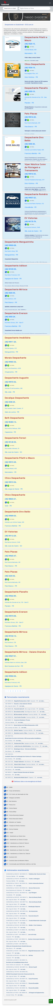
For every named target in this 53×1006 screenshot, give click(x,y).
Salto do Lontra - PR (12, 412)
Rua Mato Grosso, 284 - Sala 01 (14, 622)
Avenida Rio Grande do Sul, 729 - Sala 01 (16, 602)
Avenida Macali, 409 (11, 468)
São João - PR (10, 392)
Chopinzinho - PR (11, 372)
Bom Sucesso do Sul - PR (14, 666)
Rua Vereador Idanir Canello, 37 (14, 408)
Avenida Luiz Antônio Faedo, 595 (14, 522)
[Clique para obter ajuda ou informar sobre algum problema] (51, 1001)
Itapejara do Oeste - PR (13, 279)
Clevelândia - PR (30, 207)
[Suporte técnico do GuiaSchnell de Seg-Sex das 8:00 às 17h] (51, 1001)
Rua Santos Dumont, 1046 (12, 542)
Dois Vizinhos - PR (31, 77)
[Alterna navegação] (50, 3)
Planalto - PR (29, 103)
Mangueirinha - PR (11, 255)
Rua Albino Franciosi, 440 (12, 682)
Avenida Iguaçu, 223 (11, 348)
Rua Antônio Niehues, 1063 (13, 428)
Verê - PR (8, 506)
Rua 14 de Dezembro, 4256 (13, 368)
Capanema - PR (10, 432)
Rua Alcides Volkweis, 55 (12, 448)
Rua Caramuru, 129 (10, 642)
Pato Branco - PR (31, 126)
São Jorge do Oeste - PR (13, 489)
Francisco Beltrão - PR (32, 153)
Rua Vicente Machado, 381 (12, 562)
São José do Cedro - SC (33, 231)
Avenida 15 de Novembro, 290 (13, 388)
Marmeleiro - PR (30, 53)
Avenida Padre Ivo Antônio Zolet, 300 (16, 662)
